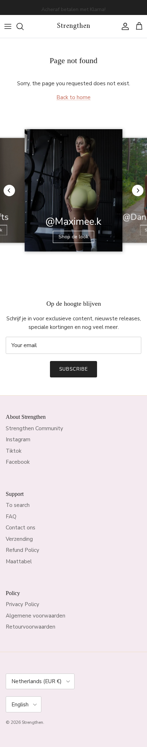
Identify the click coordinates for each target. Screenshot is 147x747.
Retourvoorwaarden (30, 626)
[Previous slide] (9, 190)
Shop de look (73, 236)
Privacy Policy (22, 604)
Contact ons (20, 527)
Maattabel (19, 561)
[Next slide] (137, 190)
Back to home (73, 97)
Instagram (18, 439)
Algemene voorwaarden (35, 615)
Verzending (19, 539)
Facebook (18, 462)
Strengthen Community (34, 428)
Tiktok (13, 450)
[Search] (23, 26)
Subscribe (73, 369)
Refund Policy (22, 550)
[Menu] (8, 26)
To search (18, 505)
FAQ (11, 516)
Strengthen (32, 722)
